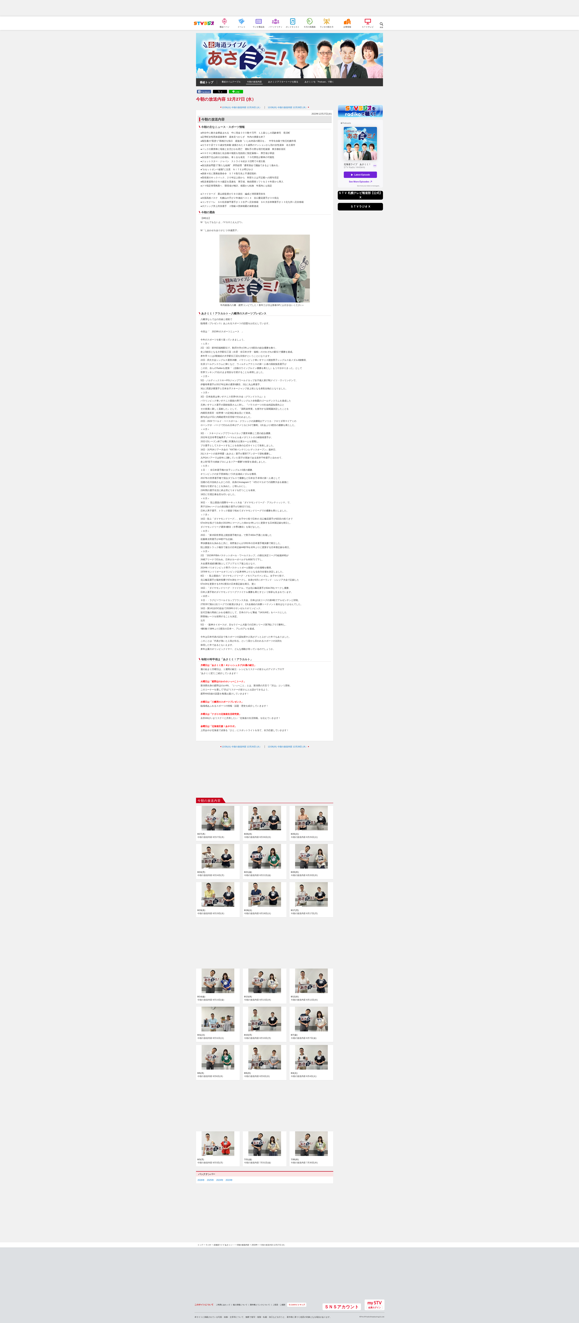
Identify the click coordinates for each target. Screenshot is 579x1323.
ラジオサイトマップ (297, 1305)
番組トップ (206, 82)
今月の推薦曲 (310, 27)
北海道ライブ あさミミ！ (224, 1245)
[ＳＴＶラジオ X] (360, 209)
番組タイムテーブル (231, 82)
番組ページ (224, 27)
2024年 (219, 1180)
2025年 (210, 1180)
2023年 (229, 1180)
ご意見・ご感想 (279, 1305)
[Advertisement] (289, 8)
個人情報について (240, 1305)
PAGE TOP (573, 1304)
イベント (241, 27)
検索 (381, 27)
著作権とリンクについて (260, 1305)
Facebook (205, 92)
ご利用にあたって (223, 1305)
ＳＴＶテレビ (368, 27)
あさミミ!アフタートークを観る (283, 82)
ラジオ (208, 1245)
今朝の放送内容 (254, 82)
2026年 (201, 1180)
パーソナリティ (275, 27)
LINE (237, 92)
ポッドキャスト (292, 27)
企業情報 (347, 27)
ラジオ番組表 (258, 27)
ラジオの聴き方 (327, 27)
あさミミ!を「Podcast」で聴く (319, 82)
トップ (200, 1245)
